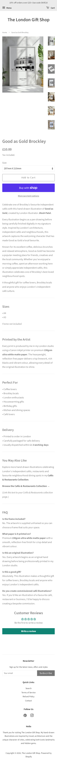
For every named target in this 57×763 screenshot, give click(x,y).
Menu (9, 8)
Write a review (28, 631)
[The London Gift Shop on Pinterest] (25, 716)
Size (4, 162)
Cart (52, 8)
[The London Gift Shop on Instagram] (32, 716)
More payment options (28, 196)
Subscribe (46, 673)
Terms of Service (28, 692)
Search (28, 688)
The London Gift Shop (29, 20)
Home (4, 32)
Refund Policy (28, 696)
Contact (28, 700)
